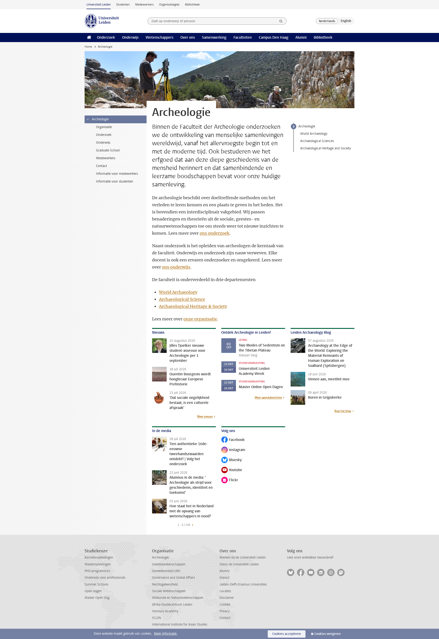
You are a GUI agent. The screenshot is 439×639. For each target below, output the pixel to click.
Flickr (230, 480)
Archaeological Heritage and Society (325, 148)
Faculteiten (242, 37)
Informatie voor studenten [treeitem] (114, 181)
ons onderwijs (176, 267)
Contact (225, 618)
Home (88, 46)
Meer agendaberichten (268, 397)
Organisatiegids (169, 4)
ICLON (156, 618)
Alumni (301, 37)
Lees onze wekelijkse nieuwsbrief (310, 557)
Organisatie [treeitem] (104, 127)
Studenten (123, 4)
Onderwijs (130, 37)
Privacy (225, 611)
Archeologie (306, 126)
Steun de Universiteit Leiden (239, 564)
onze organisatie (200, 319)
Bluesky (231, 460)
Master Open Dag (97, 598)
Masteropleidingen (98, 564)
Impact (224, 577)
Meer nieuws (205, 416)
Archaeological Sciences (317, 141)
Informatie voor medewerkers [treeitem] (117, 174)
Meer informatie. (165, 633)
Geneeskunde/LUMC (166, 571)
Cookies (225, 604)
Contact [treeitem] (101, 166)
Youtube (231, 470)
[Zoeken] (281, 21)
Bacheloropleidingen (99, 557)
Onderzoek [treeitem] (103, 135)
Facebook (233, 440)
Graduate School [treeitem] (108, 150)
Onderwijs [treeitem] (103, 142)
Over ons (187, 37)
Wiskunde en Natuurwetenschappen (177, 598)
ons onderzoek (214, 233)
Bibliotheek (192, 4)
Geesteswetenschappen (168, 564)
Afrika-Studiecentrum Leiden (172, 604)
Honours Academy (165, 611)
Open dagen (93, 591)
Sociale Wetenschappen (169, 591)
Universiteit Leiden (98, 4)
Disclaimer (227, 598)
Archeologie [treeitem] (100, 119)
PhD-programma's (97, 571)
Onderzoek (106, 37)
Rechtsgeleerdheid (165, 584)
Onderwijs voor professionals (105, 577)
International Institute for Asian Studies (179, 624)
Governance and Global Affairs (173, 577)
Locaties (225, 591)
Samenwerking (214, 37)
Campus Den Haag (273, 37)
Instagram (233, 450)
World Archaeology (313, 134)
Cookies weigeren (327, 634)
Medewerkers (144, 4)
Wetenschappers (159, 37)
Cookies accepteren (286, 634)
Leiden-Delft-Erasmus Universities (243, 584)
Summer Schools (96, 584)
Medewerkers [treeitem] (105, 158)
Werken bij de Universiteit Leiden (243, 557)
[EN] (345, 21)
